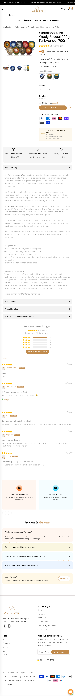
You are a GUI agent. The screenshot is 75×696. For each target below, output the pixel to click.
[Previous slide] (4, 513)
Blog (5, 651)
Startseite (7, 27)
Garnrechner (43, 621)
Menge (42, 85)
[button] (44, 46)
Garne (40, 610)
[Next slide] (10, 513)
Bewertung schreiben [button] (37, 352)
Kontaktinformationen (25, 680)
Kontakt (6, 647)
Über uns (6, 643)
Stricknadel (42, 629)
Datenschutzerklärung (12, 676)
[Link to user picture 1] (6, 403)
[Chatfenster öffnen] (70, 692)
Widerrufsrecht (28, 676)
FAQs (5, 655)
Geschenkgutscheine (47, 625)
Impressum (7, 684)
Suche (5, 639)
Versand (55, 103)
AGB (4, 680)
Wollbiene (42, 618)
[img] (7, 364)
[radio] (42, 76)
